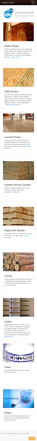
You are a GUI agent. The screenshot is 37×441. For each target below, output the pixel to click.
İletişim (32, 439)
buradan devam (15, 57)
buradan (11, 104)
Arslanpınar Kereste (8, 2)
